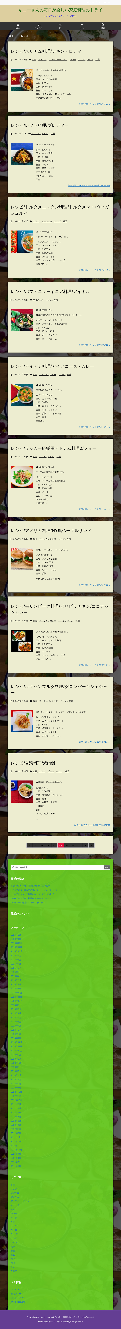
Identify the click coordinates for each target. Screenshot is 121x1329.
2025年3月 (16, 980)
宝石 (13, 1254)
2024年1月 (16, 1038)
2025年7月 (16, 963)
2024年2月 (16, 1034)
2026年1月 (16, 939)
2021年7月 (16, 1162)
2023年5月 (16, 1071)
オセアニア (38, 299)
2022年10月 (16, 1100)
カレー (73, 59)
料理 (97, 59)
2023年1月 (16, 1087)
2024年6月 (16, 1017)
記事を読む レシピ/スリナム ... (94, 104)
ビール (51, 771)
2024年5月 (16, 1021)
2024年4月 (16, 1025)
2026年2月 (16, 935)
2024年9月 (16, 1005)
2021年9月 (16, 1154)
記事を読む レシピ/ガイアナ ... (94, 427)
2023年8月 (16, 1058)
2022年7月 (16, 1112)
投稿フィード (17, 1293)
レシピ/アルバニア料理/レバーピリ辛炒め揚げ (32, 894)
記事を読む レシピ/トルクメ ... (94, 270)
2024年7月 (16, 1013)
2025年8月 (16, 959)
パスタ (14, 1217)
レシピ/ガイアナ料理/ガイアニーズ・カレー (52, 366)
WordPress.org (18, 1302)
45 (79, 845)
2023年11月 (16, 1046)
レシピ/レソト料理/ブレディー (40, 125)
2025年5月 (16, 972)
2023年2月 (16, 1083)
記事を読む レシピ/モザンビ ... (94, 665)
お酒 (34, 59)
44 (73, 845)
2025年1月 (16, 988)
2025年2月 (16, 984)
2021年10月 (16, 1149)
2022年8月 (16, 1108)
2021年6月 (16, 1166)
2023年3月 (16, 1079)
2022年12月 (16, 1092)
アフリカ (35, 133)
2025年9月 (16, 955)
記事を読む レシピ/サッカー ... (94, 509)
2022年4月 (16, 1125)
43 (67, 845)
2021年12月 (16, 1141)
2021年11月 (16, 1145)
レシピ (81, 59)
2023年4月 (16, 1075)
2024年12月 (16, 992)
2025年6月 (16, 968)
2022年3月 (16, 1129)
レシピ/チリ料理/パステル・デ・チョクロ (30, 902)
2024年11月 (16, 996)
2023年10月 (16, 1050)
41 (54, 845)
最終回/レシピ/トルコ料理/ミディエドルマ (30, 886)
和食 (13, 1250)
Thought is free (76, 1322)
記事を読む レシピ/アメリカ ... (94, 584)
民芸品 (14, 1271)
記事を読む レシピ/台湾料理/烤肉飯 (92, 824)
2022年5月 (16, 1120)
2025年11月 (16, 947)
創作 (13, 1246)
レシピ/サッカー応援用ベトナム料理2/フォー (53, 448)
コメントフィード (19, 1297)
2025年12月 (16, 943)
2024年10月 (16, 1001)
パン (13, 1221)
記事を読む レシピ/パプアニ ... (94, 345)
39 (42, 845)
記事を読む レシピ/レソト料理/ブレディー (89, 185)
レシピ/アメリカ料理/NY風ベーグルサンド (51, 530)
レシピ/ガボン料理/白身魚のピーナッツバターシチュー (36, 890)
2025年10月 (16, 951)
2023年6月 (16, 1067)
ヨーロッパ (47, 221)
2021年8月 (16, 1158)
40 (48, 845)
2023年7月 (16, 1063)
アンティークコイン (58, 59)
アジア (36, 221)
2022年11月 (16, 1096)
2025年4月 (16, 976)
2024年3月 (16, 1030)
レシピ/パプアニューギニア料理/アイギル (50, 291)
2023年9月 (16, 1054)
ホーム (14, 36)
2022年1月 (16, 1137)
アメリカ (42, 59)
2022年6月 (16, 1116)
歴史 (13, 1267)
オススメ (15, 1205)
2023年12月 (16, 1042)
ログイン (15, 1289)
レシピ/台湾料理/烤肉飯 (33, 763)
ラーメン (15, 1234)
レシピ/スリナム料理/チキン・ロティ (46, 51)
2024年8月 (16, 1009)
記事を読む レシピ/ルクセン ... (94, 741)
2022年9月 (16, 1104)
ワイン (90, 59)
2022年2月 (16, 1133)
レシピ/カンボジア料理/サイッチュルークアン (32, 898)
